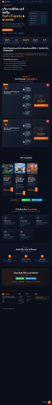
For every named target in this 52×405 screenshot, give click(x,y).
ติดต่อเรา (28, 300)
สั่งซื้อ (12, 189)
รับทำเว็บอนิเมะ (20, 300)
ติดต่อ (40, 1)
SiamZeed (7, 1)
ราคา (29, 1)
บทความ (32, 1)
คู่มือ (36, 1)
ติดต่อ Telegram (37, 199)
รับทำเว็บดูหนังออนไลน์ (20, 297)
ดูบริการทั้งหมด (8, 30)
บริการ (25, 1)
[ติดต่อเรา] (49, 402)
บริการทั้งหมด (29, 296)
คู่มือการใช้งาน (29, 299)
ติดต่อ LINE (26, 199)
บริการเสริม (20, 303)
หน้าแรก (21, 1)
